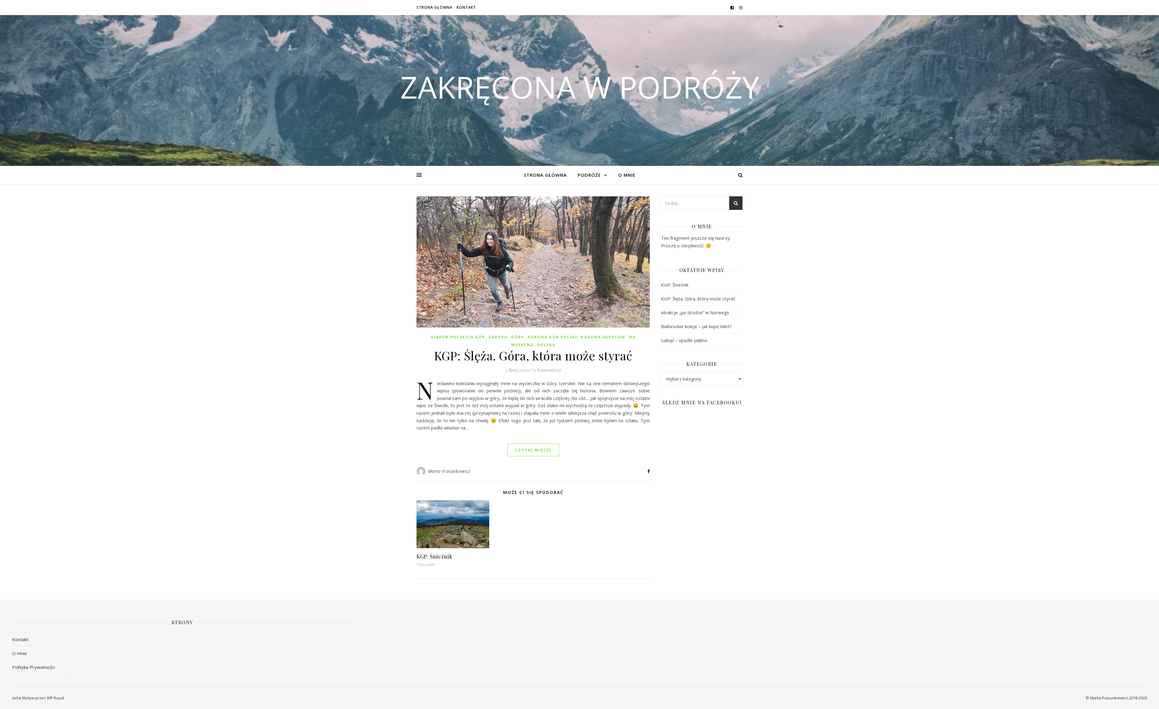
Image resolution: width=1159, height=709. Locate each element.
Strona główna (434, 7)
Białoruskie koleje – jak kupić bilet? (696, 326)
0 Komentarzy (547, 370)
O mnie (627, 175)
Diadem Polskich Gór (458, 337)
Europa (498, 337)
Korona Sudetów (603, 337)
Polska (546, 344)
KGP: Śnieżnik (434, 556)
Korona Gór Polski (552, 337)
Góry (517, 337)
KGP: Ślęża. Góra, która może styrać (533, 355)
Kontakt (466, 7)
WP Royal (55, 698)
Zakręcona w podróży (579, 87)
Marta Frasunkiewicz (449, 471)
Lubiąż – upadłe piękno (684, 340)
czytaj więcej (533, 450)
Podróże (589, 175)
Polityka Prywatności (33, 667)
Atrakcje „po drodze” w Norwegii (695, 312)
